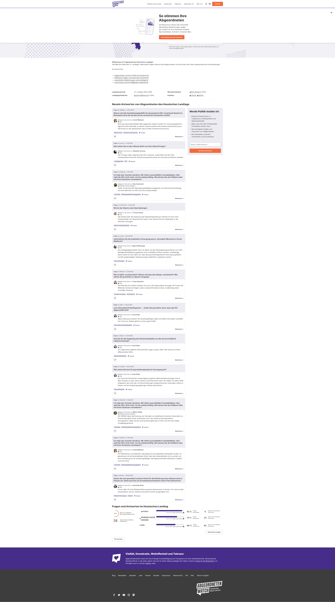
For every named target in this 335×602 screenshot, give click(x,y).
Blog (113, 575)
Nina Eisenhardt (138, 184)
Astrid (141, 95)
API (186, 575)
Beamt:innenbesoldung (121, 225)
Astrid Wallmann (138, 120)
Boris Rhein (136, 315)
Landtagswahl (118, 161)
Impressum (166, 575)
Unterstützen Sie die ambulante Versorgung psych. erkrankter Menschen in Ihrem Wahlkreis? (148, 240)
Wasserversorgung (120, 496)
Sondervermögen (119, 294)
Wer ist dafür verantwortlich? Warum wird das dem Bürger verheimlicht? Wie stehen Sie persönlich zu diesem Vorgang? (146, 276)
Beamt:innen (118, 133)
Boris (195, 92)
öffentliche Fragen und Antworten (130, 78)
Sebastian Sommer (139, 151)
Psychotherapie (119, 261)
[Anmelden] (210, 4)
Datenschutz (178, 575)
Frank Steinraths (138, 281)
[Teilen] (115, 136)
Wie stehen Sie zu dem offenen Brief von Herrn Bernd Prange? (140, 146)
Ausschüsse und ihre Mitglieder (130, 82)
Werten (148, 563)
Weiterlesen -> (179, 136)
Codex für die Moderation (204, 561)
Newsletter (122, 575)
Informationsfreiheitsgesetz (123, 325)
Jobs (140, 575)
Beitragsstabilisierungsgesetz (131, 194)
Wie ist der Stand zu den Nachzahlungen (130, 208)
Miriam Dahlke (137, 412)
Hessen (143, 133)
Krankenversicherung (130, 133)
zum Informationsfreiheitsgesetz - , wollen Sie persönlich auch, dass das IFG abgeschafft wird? (146, 309)
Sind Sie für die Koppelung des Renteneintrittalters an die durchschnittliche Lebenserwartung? (145, 340)
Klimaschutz (131, 294)
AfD (126, 161)
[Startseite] (118, 4)
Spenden (132, 575)
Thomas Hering (138, 213)
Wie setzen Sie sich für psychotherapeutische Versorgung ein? (140, 370)
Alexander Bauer (138, 485)
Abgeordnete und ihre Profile (130, 75)
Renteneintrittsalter (120, 356)
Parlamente (187, 4)
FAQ (192, 575)
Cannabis (117, 194)
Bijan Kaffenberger (139, 246)
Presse (148, 575)
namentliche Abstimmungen (130, 80)
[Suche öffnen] (206, 4)
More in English (203, 575)
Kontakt (156, 575)
